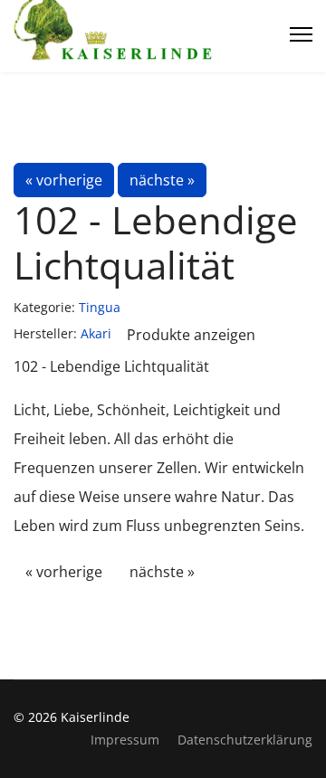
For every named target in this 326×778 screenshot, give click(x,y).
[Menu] (301, 34)
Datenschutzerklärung (244, 739)
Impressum (125, 739)
